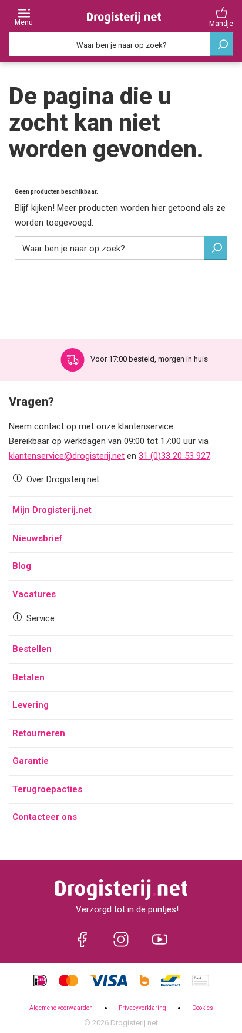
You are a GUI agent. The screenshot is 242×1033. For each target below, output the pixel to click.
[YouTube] (159, 939)
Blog (21, 566)
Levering (30, 705)
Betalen (28, 677)
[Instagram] (121, 939)
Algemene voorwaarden (61, 1008)
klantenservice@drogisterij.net (67, 456)
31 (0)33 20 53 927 (174, 456)
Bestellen (32, 649)
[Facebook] (82, 939)
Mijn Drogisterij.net (52, 510)
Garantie (30, 761)
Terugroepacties (47, 789)
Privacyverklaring (142, 1008)
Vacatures (34, 594)
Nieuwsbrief (37, 538)
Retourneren (38, 733)
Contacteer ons (44, 817)
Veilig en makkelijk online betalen (146, 359)
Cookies (202, 1008)
